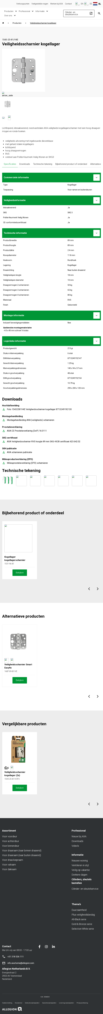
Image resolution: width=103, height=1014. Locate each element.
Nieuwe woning (80, 860)
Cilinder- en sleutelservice (79, 13)
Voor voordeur (9, 836)
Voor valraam (9, 864)
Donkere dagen (79, 874)
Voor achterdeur (10, 841)
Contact (68, 4)
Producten (8, 11)
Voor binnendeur (10, 845)
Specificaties (10, 164)
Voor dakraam (9, 869)
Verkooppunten (22, 4)
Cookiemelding (7, 1003)
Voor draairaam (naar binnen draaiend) (21, 850)
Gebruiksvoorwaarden (32, 1003)
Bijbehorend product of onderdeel (71, 164)
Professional (24, 11)
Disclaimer (18, 1003)
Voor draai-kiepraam (12, 859)
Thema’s (76, 904)
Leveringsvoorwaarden (66, 1003)
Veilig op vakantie (81, 870)
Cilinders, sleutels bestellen (81, 881)
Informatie (40, 11)
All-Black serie (79, 919)
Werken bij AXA (56, 4)
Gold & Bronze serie (82, 924)
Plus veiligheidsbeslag (83, 914)
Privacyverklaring (82, 1003)
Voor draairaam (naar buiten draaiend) (21, 855)
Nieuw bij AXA (79, 836)
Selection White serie (83, 928)
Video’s (75, 845)
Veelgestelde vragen (40, 4)
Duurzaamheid (79, 910)
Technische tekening (42, 164)
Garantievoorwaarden (49, 1003)
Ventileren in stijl (80, 865)
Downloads (24, 164)
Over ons (8, 15)
